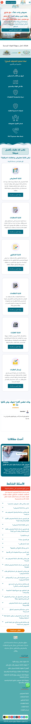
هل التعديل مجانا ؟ (23, 539)
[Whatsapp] (27, 717)
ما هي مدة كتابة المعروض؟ (21, 508)
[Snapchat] (7, 717)
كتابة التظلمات (15, 293)
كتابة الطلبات (16, 333)
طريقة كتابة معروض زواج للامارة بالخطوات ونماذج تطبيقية (16, 676)
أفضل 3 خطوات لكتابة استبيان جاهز (18, 668)
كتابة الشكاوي (15, 255)
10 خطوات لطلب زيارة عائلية (20, 661)
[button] (29, 2)
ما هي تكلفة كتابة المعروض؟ (20, 525)
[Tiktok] (9, 717)
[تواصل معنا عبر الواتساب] (28, 687)
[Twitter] (22, 717)
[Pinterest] (12, 717)
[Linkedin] (14, 717)
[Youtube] (19, 717)
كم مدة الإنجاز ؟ (24, 535)
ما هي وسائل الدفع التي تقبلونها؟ (19, 548)
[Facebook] (24, 717)
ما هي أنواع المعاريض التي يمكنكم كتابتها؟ (17, 488)
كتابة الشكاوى (25, 700)
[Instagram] (17, 717)
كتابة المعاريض (15, 178)
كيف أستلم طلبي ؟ (23, 544)
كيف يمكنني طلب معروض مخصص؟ (18, 504)
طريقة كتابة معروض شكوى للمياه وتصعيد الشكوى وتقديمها (16, 681)
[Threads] (4, 717)
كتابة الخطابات (15, 218)
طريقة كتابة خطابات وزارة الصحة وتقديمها (16, 671)
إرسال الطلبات (15, 370)
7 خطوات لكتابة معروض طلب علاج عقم (17, 665)
